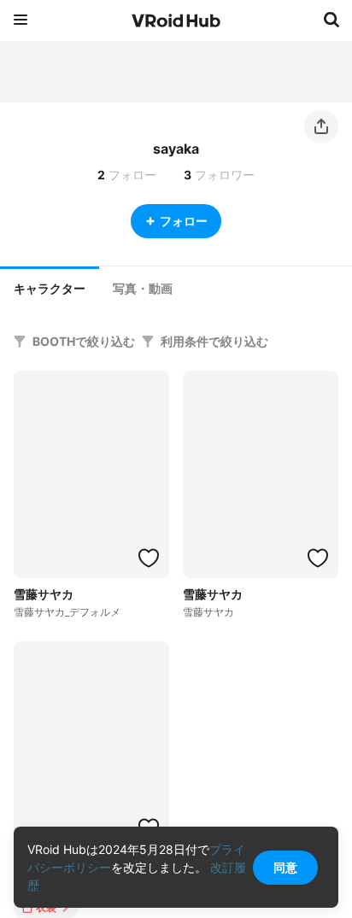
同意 (285, 867)
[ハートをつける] (148, 557)
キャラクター (49, 288)
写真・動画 (143, 288)
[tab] (49, 287)
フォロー (184, 220)
